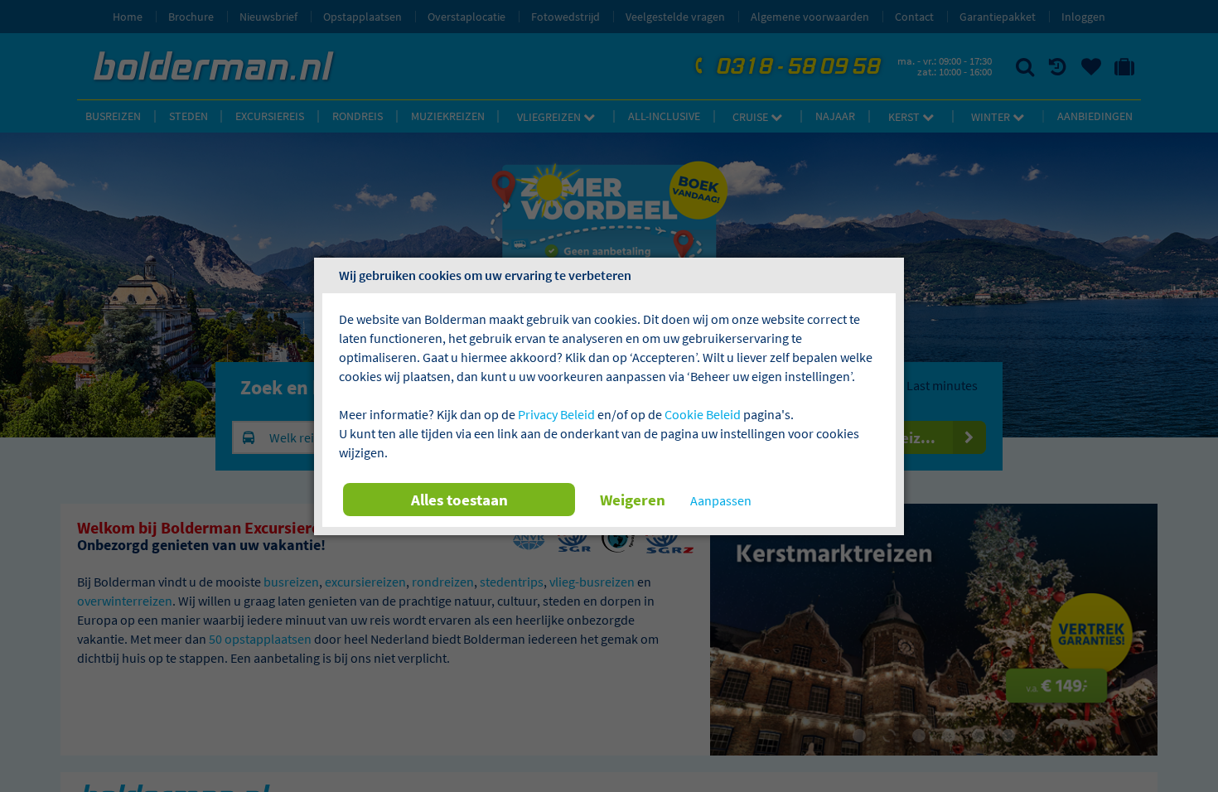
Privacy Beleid (556, 414)
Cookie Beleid (703, 414)
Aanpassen (721, 500)
